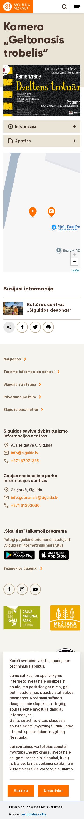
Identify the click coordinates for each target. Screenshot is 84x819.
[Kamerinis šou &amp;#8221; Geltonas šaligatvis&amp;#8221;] (32, 212)
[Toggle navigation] (77, 6)
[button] (74, 254)
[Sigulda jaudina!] (35, 6)
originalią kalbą (34, 814)
